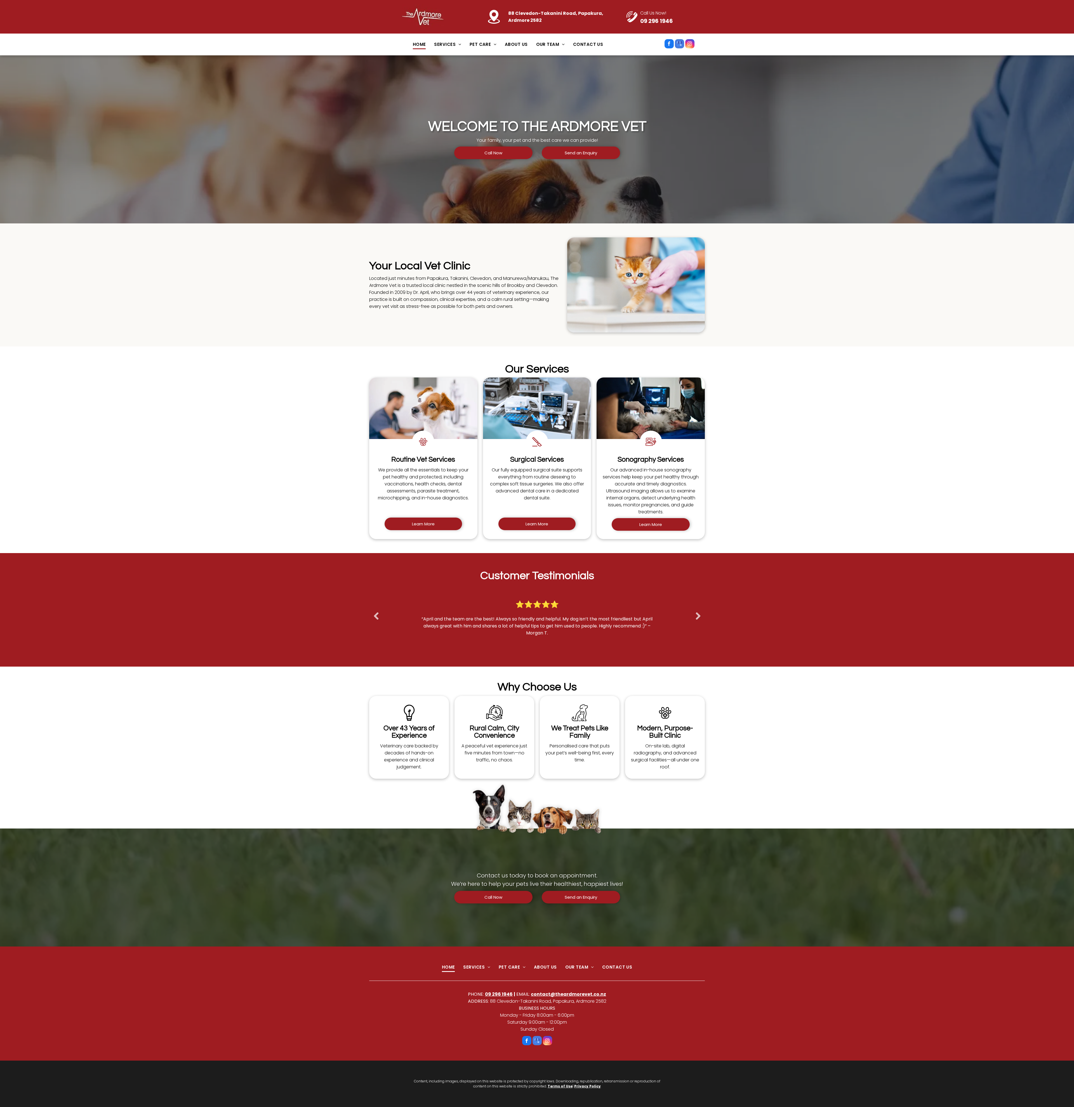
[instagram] (689, 44)
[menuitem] (419, 44)
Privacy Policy (587, 1086)
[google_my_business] (679, 44)
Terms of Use (560, 1086)
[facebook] (669, 44)
